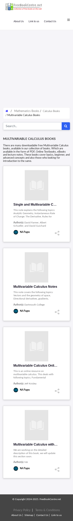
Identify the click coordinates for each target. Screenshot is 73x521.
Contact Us (50, 21)
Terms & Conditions (47, 510)
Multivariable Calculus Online (35, 365)
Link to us (34, 21)
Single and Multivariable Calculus (38, 204)
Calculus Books (51, 111)
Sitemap (29, 515)
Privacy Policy (21, 510)
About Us (19, 21)
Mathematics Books (26, 111)
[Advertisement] (36, 66)
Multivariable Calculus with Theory (39, 444)
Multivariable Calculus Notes (35, 286)
